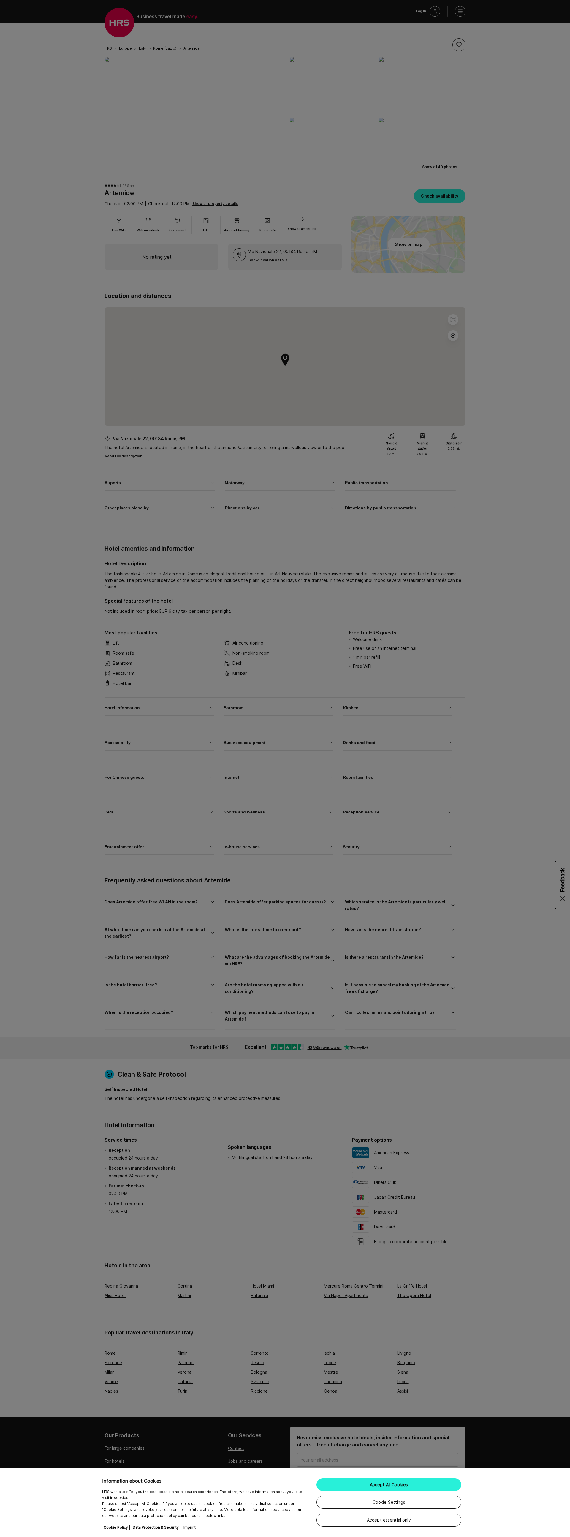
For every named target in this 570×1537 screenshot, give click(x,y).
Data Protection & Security (156, 1527)
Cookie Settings (389, 1502)
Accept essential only (389, 1519)
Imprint (189, 1527)
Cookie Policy (116, 1527)
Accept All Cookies (389, 1484)
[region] (285, 1502)
